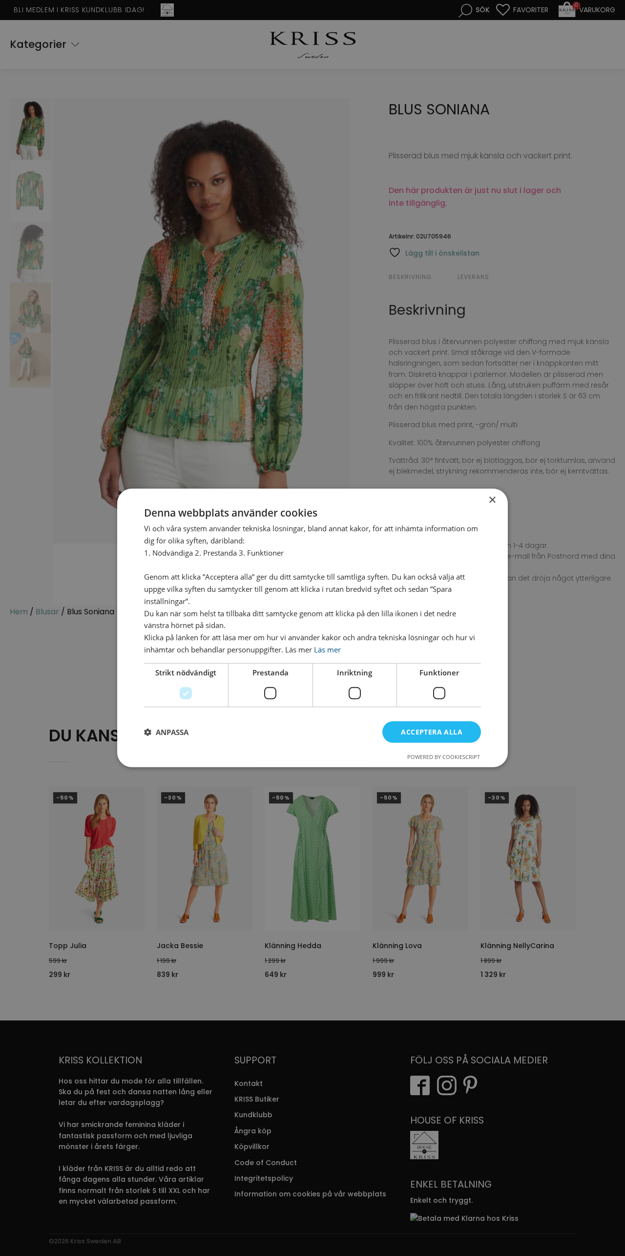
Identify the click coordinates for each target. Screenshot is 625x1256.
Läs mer (327, 649)
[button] (166, 732)
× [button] (492, 500)
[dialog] (312, 628)
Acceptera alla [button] (431, 731)
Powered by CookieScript (443, 756)
